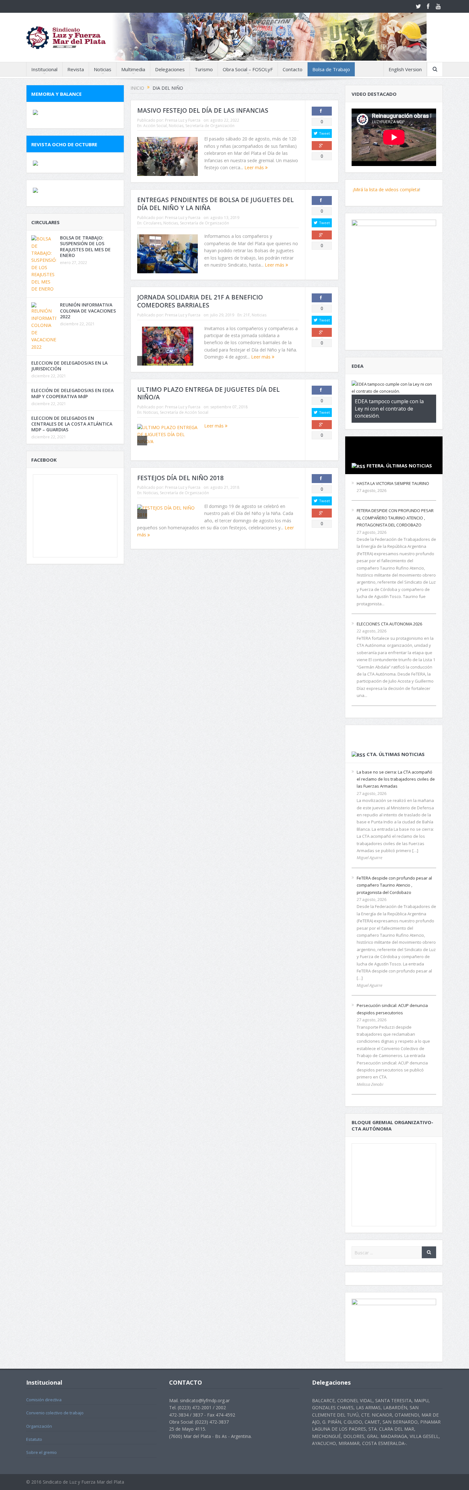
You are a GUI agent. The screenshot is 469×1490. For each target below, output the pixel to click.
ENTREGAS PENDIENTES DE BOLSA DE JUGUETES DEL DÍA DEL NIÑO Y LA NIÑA (215, 204)
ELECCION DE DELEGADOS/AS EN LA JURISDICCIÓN (69, 366)
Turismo (204, 69)
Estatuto (34, 1439)
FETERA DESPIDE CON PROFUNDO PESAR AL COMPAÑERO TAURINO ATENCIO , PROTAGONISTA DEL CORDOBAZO (395, 518)
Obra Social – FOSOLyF (248, 69)
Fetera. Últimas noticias (399, 465)
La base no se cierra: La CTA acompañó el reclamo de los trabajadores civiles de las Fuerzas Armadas (396, 779)
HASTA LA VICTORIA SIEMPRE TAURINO (393, 483)
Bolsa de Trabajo (331, 69)
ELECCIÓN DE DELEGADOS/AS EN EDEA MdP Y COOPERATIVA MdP (72, 393)
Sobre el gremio (41, 1452)
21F (246, 315)
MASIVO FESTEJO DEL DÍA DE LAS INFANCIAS (202, 110)
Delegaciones (170, 69)
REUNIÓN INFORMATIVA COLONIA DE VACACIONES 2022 (88, 310)
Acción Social (155, 125)
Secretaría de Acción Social (184, 412)
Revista (75, 69)
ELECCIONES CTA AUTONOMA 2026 (389, 624)
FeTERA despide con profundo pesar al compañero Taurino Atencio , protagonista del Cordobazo (394, 885)
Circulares (152, 223)
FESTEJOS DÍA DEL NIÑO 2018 (180, 478)
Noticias (102, 69)
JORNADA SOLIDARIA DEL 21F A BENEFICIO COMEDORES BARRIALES (200, 301)
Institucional (44, 69)
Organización (39, 1426)
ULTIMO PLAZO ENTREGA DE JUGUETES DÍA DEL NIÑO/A (208, 393)
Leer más (254, 167)
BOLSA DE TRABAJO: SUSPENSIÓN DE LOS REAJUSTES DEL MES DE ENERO (85, 246)
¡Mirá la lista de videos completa (385, 189)
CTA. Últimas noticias (396, 754)
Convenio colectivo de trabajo (55, 1413)
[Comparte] (322, 111)
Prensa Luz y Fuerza (182, 120)
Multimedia (133, 69)
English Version (405, 69)
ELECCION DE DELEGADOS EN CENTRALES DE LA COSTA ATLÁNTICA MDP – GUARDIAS (71, 424)
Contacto (292, 69)
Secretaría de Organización (209, 125)
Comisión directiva (44, 1400)
